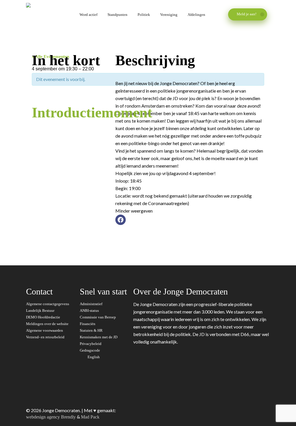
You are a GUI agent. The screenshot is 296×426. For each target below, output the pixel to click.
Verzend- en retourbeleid (45, 337)
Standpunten (117, 14)
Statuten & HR (91, 330)
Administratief (91, 304)
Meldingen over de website (47, 324)
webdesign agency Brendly (51, 416)
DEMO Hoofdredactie (43, 317)
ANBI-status (90, 310)
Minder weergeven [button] (134, 210)
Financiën (88, 324)
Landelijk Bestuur (40, 310)
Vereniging (168, 14)
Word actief (88, 14)
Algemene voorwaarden (44, 330)
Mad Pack (90, 416)
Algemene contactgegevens (47, 304)
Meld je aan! (247, 14)
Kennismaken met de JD (99, 337)
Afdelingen (196, 14)
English (94, 357)
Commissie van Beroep (98, 317)
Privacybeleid (91, 343)
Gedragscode (90, 350)
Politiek (144, 14)
